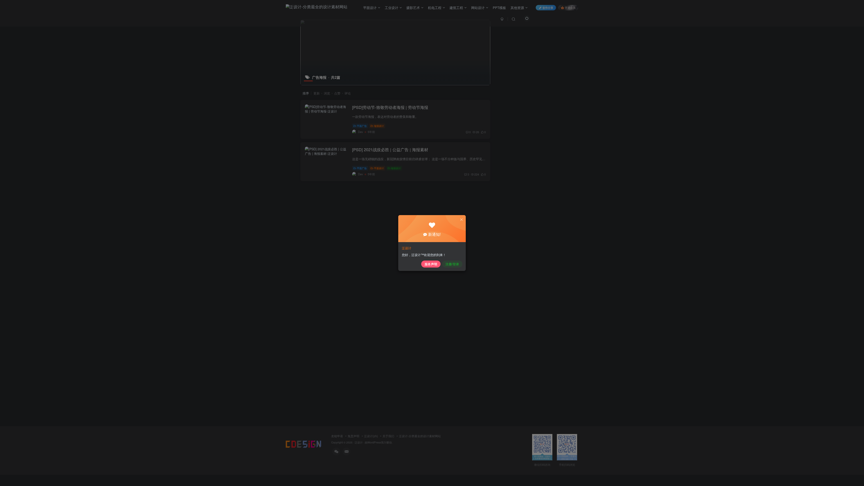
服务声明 (431, 264)
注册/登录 (452, 264)
